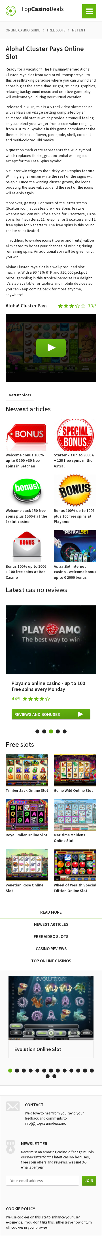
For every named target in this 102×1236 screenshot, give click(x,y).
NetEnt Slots (20, 394)
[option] (51, 662)
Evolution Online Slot (37, 1049)
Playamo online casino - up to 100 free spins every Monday (48, 686)
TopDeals (42, 9)
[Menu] (89, 11)
